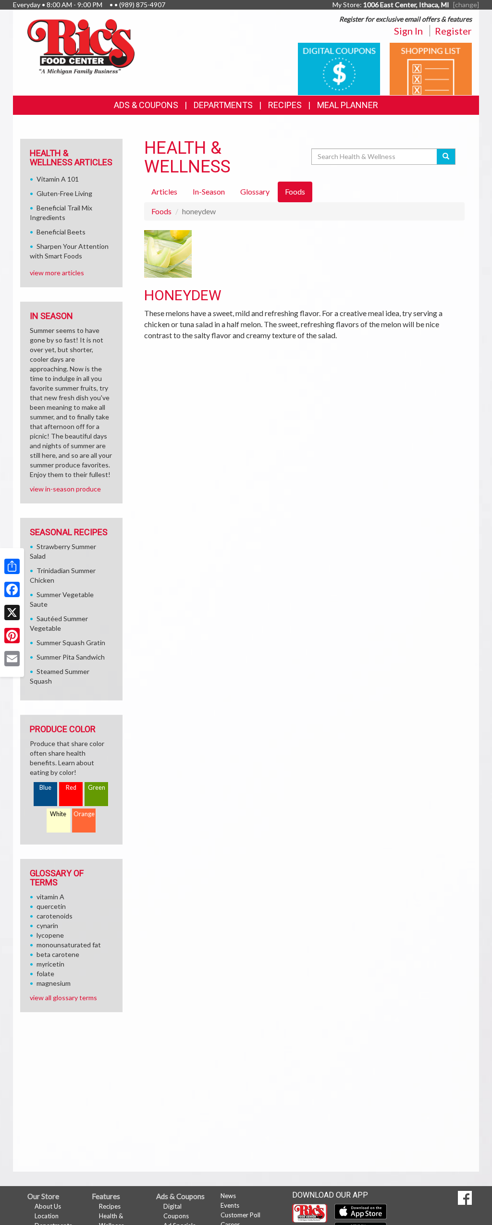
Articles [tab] (164, 191)
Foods (161, 211)
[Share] (12, 566)
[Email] (12, 658)
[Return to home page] (81, 46)
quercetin (51, 906)
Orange (84, 814)
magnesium (54, 983)
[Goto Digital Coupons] (339, 68)
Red (71, 787)
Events (230, 1205)
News (228, 1196)
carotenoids (55, 916)
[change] (466, 4)
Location (47, 1216)
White (58, 814)
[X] (12, 612)
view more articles (57, 273)
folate (45, 973)
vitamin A (50, 897)
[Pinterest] (12, 635)
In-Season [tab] (209, 191)
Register (453, 31)
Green (96, 787)
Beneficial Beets (61, 232)
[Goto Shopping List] (431, 68)
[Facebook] (12, 589)
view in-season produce (65, 489)
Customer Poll (240, 1215)
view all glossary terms (63, 997)
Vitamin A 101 (58, 179)
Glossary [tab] (255, 191)
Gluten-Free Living (64, 193)
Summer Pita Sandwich (71, 657)
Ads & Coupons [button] (146, 105)
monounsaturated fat (69, 945)
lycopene (50, 935)
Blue (45, 787)
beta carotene (58, 954)
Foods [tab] (295, 191)
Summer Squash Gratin (71, 642)
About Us (48, 1206)
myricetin (50, 964)
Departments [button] (223, 105)
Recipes (285, 105)
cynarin (47, 925)
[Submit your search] (446, 156)
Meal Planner (347, 105)
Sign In (408, 31)
